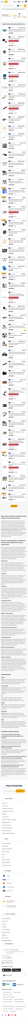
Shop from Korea (7, 999)
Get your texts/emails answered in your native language (14, 952)
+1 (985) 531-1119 (8, 963)
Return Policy (5, 851)
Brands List (5, 846)
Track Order (5, 817)
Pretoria (4, 927)
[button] (15, 2)
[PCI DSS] (5, 984)
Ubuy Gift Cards (6, 865)
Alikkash (23, 229)
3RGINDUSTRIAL (22, 37)
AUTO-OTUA (23, 143)
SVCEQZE (23, 58)
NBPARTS (23, 170)
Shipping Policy (6, 822)
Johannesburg (6, 918)
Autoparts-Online (22, 179)
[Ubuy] (6, 1)
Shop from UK (17, 992)
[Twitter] (12, 1015)
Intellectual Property (8, 811)
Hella (2, 721)
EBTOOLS (23, 274)
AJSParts (23, 389)
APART (24, 152)
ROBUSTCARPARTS (22, 161)
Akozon (24, 494)
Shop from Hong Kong (8, 997)
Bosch (2, 679)
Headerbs (23, 188)
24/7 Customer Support (12, 950)
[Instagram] (6, 1015)
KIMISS (24, 197)
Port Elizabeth (6, 929)
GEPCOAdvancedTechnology (22, 266)
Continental (4, 687)
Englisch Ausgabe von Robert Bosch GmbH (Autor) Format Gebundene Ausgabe (22, 72)
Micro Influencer (6, 825)
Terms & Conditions (8, 1009)
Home (3, 9)
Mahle (2, 704)
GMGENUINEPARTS (22, 103)
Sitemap (4, 814)
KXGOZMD (23, 239)
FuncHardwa (22, 485)
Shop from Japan (7, 994)
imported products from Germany (9, 529)
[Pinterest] (16, 1015)
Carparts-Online (22, 248)
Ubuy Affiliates (6, 862)
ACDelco (23, 462)
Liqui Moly (3, 713)
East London (5, 938)
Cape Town (5, 921)
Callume (23, 402)
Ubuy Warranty (6, 830)
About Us (4, 803)
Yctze (24, 324)
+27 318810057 (8, 958)
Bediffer (24, 206)
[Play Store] (16, 971)
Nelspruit (4, 935)
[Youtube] (9, 1015)
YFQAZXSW (23, 453)
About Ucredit (6, 860)
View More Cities (7, 940)
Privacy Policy (19, 1009)
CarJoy (24, 220)
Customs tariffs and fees (9, 819)
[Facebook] (3, 1015)
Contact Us (5, 806)
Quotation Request (7, 808)
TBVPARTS (23, 315)
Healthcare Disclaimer (8, 833)
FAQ (3, 857)
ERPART (24, 361)
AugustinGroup (22, 85)
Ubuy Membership (7, 828)
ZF (1, 697)
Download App (6, 843)
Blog (3, 854)
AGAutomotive (22, 27)
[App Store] (6, 971)
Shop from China (19, 999)
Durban (4, 924)
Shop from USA (7, 992)
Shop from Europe (19, 1001)
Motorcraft (23, 379)
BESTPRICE (23, 476)
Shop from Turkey (7, 1001)
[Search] (25, 5)
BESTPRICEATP (22, 341)
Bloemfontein (6, 932)
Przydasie (23, 430)
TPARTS (24, 350)
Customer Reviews (7, 849)
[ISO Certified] (17, 984)
